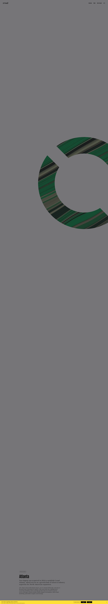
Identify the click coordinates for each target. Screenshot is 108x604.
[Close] (107, 602)
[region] (54, 602)
